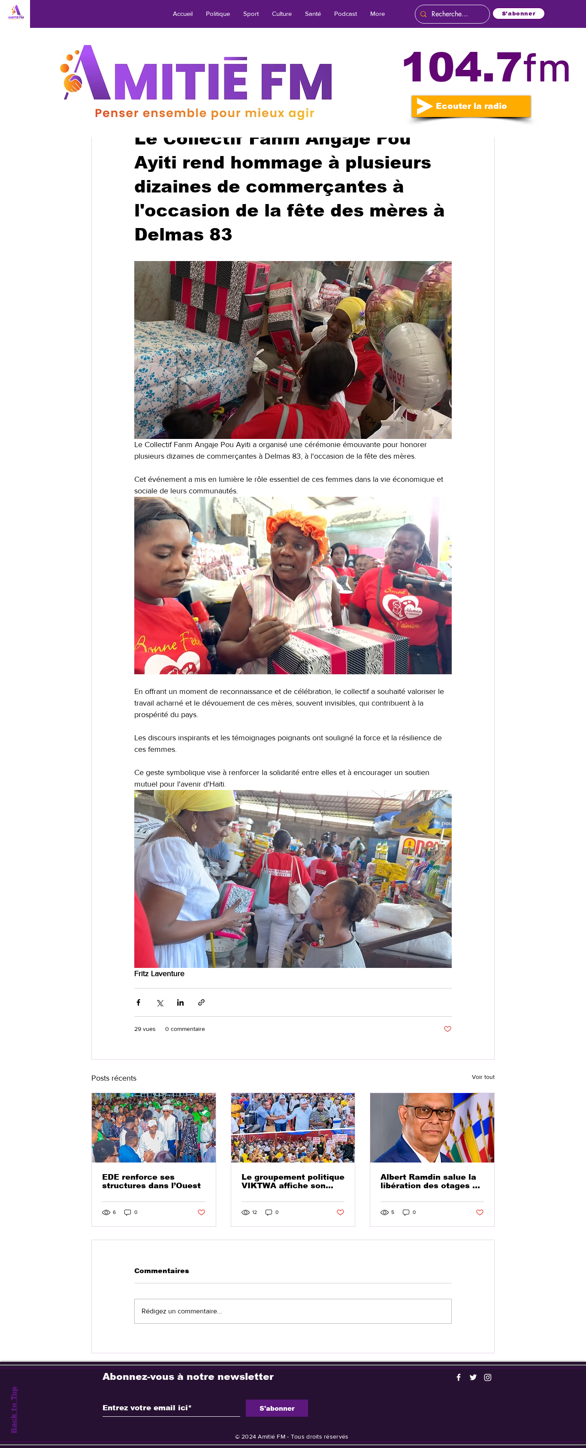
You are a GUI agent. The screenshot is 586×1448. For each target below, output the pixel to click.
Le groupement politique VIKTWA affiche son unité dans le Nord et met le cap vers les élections (293, 1181)
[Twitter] (473, 1377)
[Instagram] (487, 1377)
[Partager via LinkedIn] (180, 1002)
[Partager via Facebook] (138, 1002)
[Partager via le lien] (201, 1002)
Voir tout (483, 1076)
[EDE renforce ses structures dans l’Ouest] (154, 1128)
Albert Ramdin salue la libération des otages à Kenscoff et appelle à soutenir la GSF (429, 1181)
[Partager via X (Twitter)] (159, 1002)
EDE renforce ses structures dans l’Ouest (151, 1181)
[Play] (425, 106)
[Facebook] (458, 1377)
